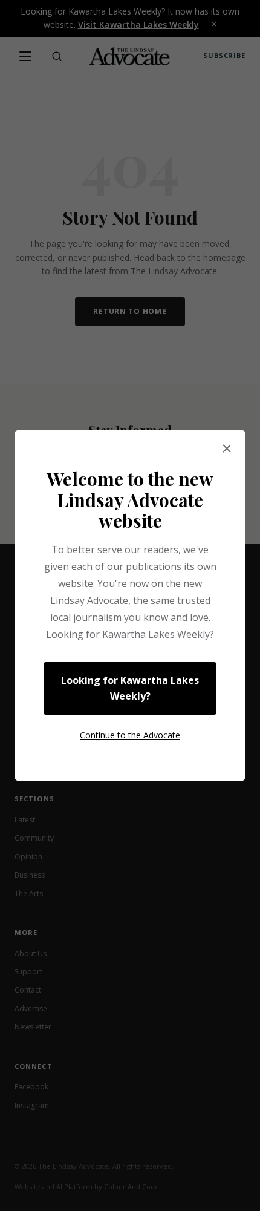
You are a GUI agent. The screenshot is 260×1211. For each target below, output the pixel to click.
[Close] (227, 449)
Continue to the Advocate (130, 735)
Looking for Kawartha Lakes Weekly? (130, 688)
